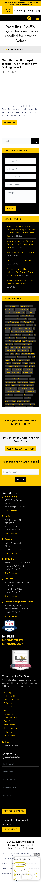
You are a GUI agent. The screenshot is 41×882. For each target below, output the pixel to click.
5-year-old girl (16, 335)
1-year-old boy (25, 306)
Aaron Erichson (10, 350)
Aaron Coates (26, 347)
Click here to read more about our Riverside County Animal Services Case (20, 3)
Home (4, 49)
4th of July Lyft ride (17, 332)
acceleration (16, 363)
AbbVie (17, 354)
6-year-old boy (27, 335)
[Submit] (35, 141)
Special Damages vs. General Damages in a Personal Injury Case (20, 244)
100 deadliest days (18, 313)
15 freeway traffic (21, 319)
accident (25, 363)
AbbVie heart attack (27, 354)
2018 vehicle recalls (12, 322)
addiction (28, 398)
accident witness (10, 388)
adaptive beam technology (14, 398)
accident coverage (21, 366)
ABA (11, 354)
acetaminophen (30, 392)
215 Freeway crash (27, 322)
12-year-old (30, 313)
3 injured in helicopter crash (14, 325)
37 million (29, 325)
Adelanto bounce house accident (16, 404)
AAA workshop (15, 347)
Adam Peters (28, 395)
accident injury (28, 369)
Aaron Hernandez (23, 350)
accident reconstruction (19, 379)
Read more (9, 122)
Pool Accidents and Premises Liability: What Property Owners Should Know (20, 272)
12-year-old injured (27, 316)
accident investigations (12, 373)
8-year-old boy (21, 338)
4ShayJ (14, 328)
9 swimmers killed (15, 341)
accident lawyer (27, 373)
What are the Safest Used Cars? (21, 260)
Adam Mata (18, 395)
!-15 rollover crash (11, 306)
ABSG (13, 360)
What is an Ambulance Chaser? (21, 252)
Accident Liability (10, 376)
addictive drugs (10, 401)
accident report (23, 382)
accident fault (16, 369)
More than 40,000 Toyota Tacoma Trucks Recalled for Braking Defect (19, 63)
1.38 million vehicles (22, 309)
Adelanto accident (23, 401)
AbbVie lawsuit (10, 357)
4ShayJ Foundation (25, 328)
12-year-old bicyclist (12, 316)
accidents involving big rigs (14, 392)
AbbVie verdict (21, 357)
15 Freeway (9, 319)
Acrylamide (9, 395)
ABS (29, 357)
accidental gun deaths (25, 388)
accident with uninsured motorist (22, 385)
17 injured (32, 319)
